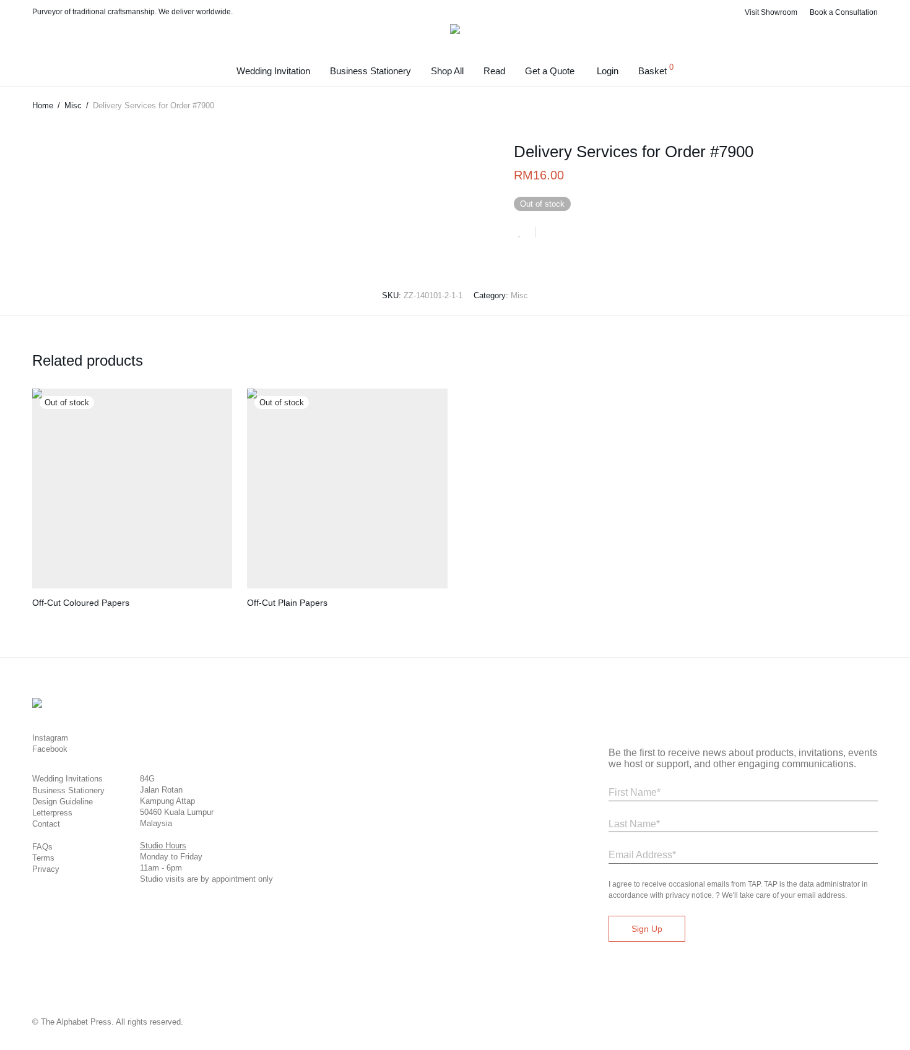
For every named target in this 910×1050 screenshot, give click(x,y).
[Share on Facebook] (549, 233)
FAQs (42, 846)
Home (42, 105)
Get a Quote (549, 71)
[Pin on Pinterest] (585, 233)
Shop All (447, 71)
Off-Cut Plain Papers (287, 603)
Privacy (45, 869)
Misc (73, 105)
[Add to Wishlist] (524, 232)
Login (607, 71)
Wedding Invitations (67, 778)
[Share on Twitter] (567, 233)
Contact (46, 823)
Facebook (49, 749)
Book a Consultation (844, 12)
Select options (51, 618)
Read (494, 71)
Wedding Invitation (273, 71)
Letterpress (52, 812)
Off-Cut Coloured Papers (80, 603)
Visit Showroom (771, 12)
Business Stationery (370, 71)
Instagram (50, 737)
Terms (43, 858)
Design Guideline (62, 801)
